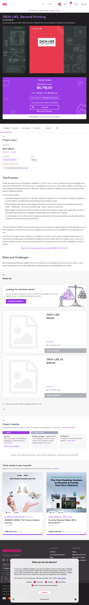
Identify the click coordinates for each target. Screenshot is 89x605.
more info (6, 152)
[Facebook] (4, 560)
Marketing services (79, 555)
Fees (74, 552)
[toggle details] (42, 534)
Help (55, 427)
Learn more (8, 443)
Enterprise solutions (79, 560)
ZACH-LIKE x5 (54, 359)
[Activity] (70, 4)
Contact (52, 552)
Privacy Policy (8, 586)
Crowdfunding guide (68, 427)
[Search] (43, 4)
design (34, 160)
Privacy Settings (8, 591)
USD (50, 4)
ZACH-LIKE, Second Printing (24, 17)
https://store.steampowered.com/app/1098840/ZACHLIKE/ (44, 248)
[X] (7, 560)
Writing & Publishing (10, 160)
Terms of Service (9, 588)
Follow (44, 107)
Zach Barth (9, 20)
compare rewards (15, 301)
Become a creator (78, 557)
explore (56, 469)
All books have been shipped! (44, 117)
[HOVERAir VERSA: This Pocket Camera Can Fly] (23, 492)
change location (54, 10)
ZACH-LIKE (52, 314)
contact (13, 152)
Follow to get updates (11, 446)
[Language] (60, 4)
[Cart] (65, 4)
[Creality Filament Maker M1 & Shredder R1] (66, 492)
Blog (51, 557)
